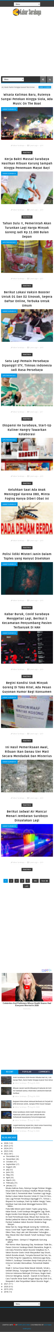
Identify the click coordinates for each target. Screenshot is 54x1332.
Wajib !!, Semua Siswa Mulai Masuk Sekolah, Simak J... (28, 1268)
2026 (6, 1143)
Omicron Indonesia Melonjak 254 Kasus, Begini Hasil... (29, 1273)
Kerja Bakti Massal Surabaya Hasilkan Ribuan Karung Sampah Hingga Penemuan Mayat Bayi (27, 163)
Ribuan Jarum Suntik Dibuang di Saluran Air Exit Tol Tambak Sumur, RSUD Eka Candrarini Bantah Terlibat (32, 1090)
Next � (44, 881)
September (11, 1164)
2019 (6, 1289)
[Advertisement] (27, 48)
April (8, 1177)
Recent (10, 1072)
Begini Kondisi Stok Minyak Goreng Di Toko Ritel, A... (28, 1214)
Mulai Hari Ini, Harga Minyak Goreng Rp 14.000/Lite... (28, 1227)
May (8, 1175)
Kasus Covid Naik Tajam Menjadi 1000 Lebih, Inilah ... (28, 1229)
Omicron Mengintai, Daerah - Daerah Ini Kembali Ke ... (29, 1276)
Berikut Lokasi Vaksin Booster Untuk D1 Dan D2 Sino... (29, 1196)
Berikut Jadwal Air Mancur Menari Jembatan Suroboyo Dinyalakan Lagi (27, 816)
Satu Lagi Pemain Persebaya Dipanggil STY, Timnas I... (29, 1198)
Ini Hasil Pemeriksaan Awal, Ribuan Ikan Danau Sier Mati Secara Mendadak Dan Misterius (27, 751)
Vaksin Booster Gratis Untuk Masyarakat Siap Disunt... (28, 1252)
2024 (6, 1148)
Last (26, 886)
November (11, 1159)
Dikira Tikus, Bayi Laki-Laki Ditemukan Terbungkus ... (28, 1232)
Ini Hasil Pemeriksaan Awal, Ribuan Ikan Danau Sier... (28, 1217)
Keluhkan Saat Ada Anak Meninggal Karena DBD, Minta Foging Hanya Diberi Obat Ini (27, 494)
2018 (6, 1291)
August (9, 1167)
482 (35, 881)
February (10, 1183)
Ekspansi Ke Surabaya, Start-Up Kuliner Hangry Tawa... (29, 1201)
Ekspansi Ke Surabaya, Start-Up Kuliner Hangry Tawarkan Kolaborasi (26, 430)
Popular (27, 1072)
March (9, 1180)
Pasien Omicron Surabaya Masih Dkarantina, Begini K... (29, 1247)
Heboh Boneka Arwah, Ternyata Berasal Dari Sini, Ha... (29, 1255)
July (8, 1169)
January (9, 1185)
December (11, 1156)
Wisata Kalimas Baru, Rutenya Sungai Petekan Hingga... (29, 1188)
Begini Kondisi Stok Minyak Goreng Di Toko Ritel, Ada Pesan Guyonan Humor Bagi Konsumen (27, 687)
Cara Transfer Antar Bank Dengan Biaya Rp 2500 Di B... (29, 1278)
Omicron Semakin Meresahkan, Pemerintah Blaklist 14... (27, 1264)
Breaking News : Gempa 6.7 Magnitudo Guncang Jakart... (26, 1240)
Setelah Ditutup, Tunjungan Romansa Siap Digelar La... (29, 1270)
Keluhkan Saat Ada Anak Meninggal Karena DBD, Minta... (26, 1205)
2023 (6, 1151)
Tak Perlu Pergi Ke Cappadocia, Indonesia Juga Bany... (28, 1258)
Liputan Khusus (9, 242)
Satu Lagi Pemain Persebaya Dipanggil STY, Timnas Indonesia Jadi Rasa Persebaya (27, 365)
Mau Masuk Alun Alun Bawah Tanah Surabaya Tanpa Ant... (28, 1236)
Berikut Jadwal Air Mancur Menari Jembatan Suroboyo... (29, 1219)
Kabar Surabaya (30, 87)
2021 (6, 1284)
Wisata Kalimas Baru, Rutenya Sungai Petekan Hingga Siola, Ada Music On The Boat (27, 99)
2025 (6, 1145)
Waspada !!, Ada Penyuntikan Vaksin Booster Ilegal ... (28, 1281)
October (10, 1161)
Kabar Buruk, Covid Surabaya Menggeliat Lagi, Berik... (28, 1211)
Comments (44, 1072)
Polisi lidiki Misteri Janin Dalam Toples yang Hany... (27, 1209)
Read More (27, 153)
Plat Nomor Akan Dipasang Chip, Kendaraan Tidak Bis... (29, 1244)
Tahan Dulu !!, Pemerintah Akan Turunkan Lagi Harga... (29, 1193)
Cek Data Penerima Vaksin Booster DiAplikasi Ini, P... (28, 1250)
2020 (6, 1286)
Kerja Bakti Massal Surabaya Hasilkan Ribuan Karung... (29, 1190)
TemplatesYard (24, 1325)
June (8, 1172)
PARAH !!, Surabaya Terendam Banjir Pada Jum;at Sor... (29, 1260)
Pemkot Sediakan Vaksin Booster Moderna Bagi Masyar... (26, 1223)
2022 (6, 1153)
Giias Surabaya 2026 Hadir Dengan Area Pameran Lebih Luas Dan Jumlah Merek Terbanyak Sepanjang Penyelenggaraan (29, 1114)
